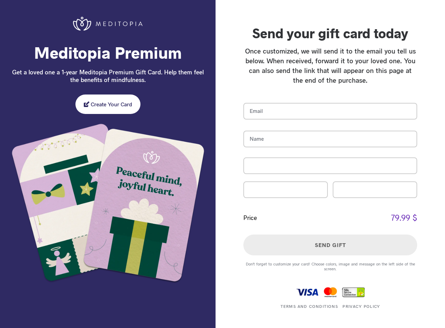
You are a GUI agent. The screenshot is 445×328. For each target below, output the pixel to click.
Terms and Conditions (309, 306)
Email (256, 110)
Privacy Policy (361, 306)
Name (257, 138)
